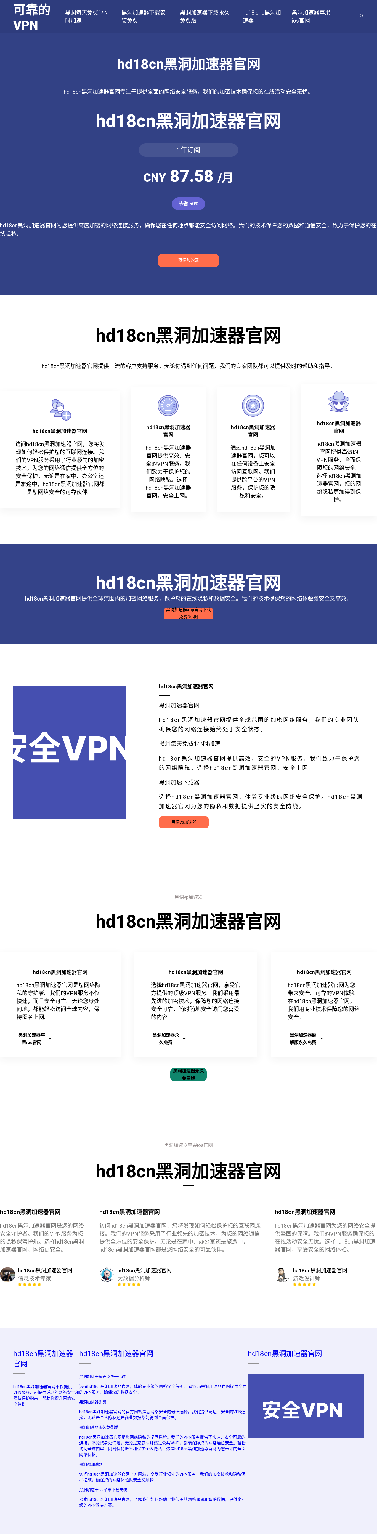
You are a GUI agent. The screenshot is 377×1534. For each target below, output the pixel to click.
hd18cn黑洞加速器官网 (116, 1354)
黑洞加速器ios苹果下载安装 (103, 1489)
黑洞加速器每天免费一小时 (102, 1376)
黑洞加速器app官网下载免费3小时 (188, 613)
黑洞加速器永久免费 (166, 1038)
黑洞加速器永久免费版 (188, 1074)
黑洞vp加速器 (184, 822)
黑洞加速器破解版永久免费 (303, 1038)
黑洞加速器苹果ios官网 (31, 1038)
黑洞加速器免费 (92, 1402)
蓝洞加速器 (188, 260)
